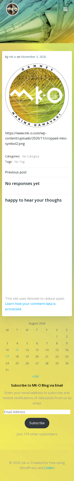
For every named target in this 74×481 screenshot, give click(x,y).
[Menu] (65, 9)
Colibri (49, 468)
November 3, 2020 (33, 57)
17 (7, 356)
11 (17, 350)
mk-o (12, 57)
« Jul (35, 376)
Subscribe (37, 423)
